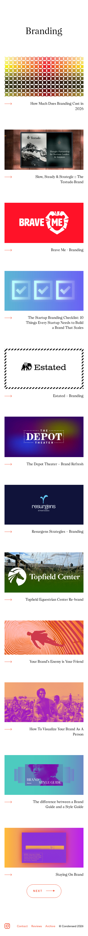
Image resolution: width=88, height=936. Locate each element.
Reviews (36, 926)
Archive (50, 926)
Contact (22, 926)
